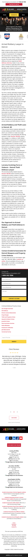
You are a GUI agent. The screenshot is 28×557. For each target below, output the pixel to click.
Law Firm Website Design (14, 555)
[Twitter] (10, 438)
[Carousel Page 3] (17, 412)
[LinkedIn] (14, 438)
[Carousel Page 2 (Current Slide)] (14, 412)
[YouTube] (20, 438)
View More (14, 417)
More (23, 15)
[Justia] (17, 438)
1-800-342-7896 (7, 275)
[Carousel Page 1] (10, 412)
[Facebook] (7, 438)
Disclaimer (14, 524)
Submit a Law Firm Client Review (14, 422)
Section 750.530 (6, 173)
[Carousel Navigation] (14, 412)
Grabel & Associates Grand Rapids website (13, 517)
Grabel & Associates (18, 549)
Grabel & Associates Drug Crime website (12, 506)
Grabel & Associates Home (14, 10)
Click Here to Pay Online (14, 445)
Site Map (14, 525)
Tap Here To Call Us (14, 4)
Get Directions (19, 462)
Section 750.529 (15, 136)
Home (4, 15)
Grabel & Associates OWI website (10, 502)
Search (14, 341)
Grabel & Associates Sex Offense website (14, 511)
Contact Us (14, 15)
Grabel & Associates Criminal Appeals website (14, 492)
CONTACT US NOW (14, 298)
